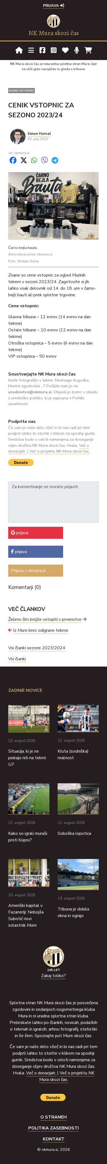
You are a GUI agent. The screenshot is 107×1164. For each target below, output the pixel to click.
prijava (21, 533)
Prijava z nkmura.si (28, 571)
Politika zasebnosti (53, 1128)
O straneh (53, 1117)
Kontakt (53, 1139)
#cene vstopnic (21, 90)
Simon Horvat (39, 133)
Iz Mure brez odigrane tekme (40, 630)
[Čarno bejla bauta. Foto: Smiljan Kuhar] (53, 206)
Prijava (51, 5)
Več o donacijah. (41, 1073)
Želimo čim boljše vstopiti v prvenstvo (44, 619)
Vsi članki (17, 659)
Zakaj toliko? (53, 976)
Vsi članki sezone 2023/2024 (36, 648)
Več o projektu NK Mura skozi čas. (59, 451)
